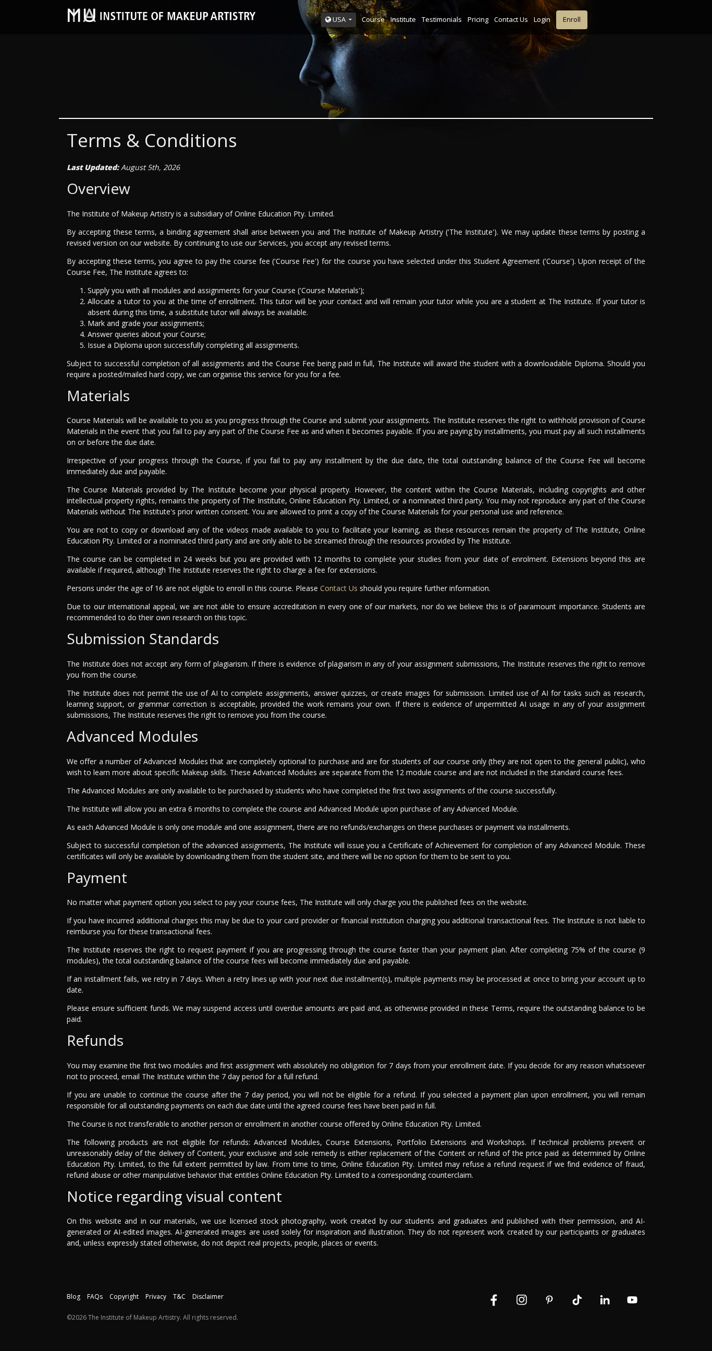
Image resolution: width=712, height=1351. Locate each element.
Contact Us (511, 19)
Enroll (572, 19)
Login (542, 19)
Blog (73, 1296)
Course (373, 19)
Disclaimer (208, 1296)
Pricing (478, 19)
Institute (403, 19)
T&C (179, 1296)
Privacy (155, 1296)
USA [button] (339, 19)
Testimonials (442, 19)
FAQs (95, 1296)
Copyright (124, 1296)
